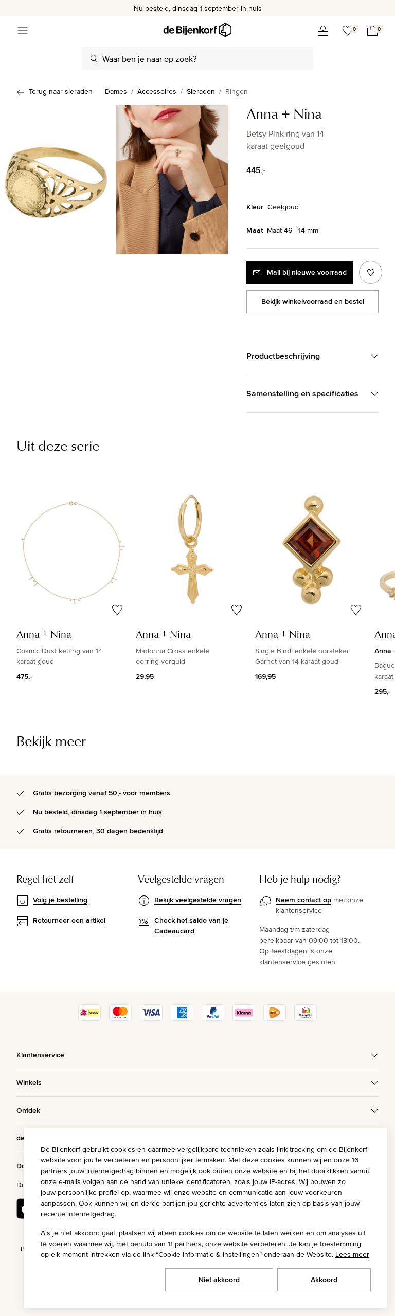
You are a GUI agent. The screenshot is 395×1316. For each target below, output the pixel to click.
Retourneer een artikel (69, 920)
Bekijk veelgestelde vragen (197, 899)
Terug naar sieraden (61, 91)
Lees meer (352, 1254)
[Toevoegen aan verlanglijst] (370, 272)
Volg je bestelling (60, 899)
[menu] (22, 31)
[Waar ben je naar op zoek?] (94, 58)
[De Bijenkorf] (197, 30)
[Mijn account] (323, 31)
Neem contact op (303, 899)
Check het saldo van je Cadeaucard (191, 925)
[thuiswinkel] (305, 1018)
